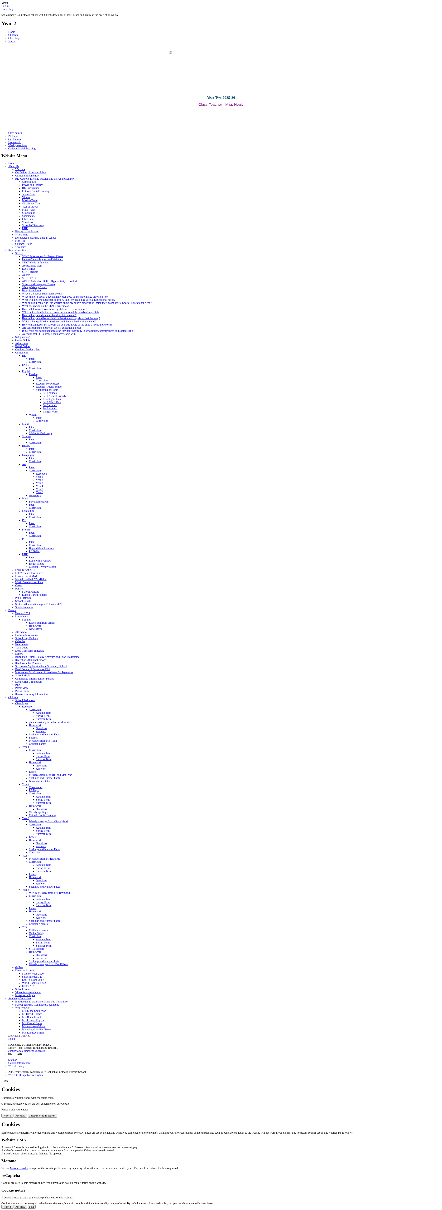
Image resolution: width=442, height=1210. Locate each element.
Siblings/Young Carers (34, 287)
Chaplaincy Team (31, 203)
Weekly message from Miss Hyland (48, 821)
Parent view (21, 687)
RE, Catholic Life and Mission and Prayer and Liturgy (44, 178)
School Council (23, 989)
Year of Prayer (30, 206)
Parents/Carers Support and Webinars (42, 259)
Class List (34, 852)
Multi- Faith (28, 209)
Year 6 (39, 492)
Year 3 (39, 482)
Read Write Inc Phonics (28, 663)
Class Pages (14, 38)
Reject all (7, 1115)
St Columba (28, 212)
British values (36, 563)
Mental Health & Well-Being (31, 579)
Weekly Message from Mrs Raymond (49, 892)
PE (23, 538)
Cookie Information (19, 1062)
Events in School (24, 970)
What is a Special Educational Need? (42, 293)
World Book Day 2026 (34, 982)
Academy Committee (19, 998)
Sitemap (12, 1059)
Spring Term (43, 715)
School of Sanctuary (33, 225)
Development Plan (39, 501)
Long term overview (40, 560)
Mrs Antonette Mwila (33, 1026)
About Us (13, 166)
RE (24, 355)
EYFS (25, 364)
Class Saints (28, 219)
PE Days (13, 136)
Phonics (33, 737)
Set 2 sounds (50, 405)
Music (25, 498)
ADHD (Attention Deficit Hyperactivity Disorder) (49, 281)
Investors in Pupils (25, 995)
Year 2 (11, 41)
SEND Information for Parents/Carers (42, 256)
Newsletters (35, 628)
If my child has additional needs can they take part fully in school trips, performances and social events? (78, 330)
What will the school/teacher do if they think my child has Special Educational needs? (68, 299)
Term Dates (21, 647)
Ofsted (18, 585)
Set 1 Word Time (52, 402)
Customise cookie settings (42, 1115)
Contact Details (23, 243)
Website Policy (16, 1066)
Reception (41, 473)
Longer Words (51, 411)
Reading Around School (49, 386)
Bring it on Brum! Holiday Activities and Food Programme (47, 656)
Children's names (38, 923)
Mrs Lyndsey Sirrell (33, 1032)
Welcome (20, 169)
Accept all (21, 1115)
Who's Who (21, 234)
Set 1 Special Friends (54, 396)
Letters (19, 653)
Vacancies (20, 246)
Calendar (20, 641)
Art (24, 464)
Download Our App (19, 1035)
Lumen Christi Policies (34, 594)
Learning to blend (52, 399)
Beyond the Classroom (41, 548)
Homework (14, 142)
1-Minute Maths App (40, 433)
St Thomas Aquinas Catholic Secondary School (41, 666)
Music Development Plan (29, 582)
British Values (22, 346)
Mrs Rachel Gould (32, 1017)
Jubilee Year (28, 194)
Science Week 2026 (33, 973)
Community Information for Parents (34, 678)
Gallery (19, 967)
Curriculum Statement (27, 175)
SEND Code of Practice (35, 262)
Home (11, 31)
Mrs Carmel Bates (32, 1023)
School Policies (30, 591)
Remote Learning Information (31, 694)
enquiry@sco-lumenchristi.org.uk (26, 1050)
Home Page (7, 9)
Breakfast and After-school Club (32, 669)
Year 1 (39, 476)
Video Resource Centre (28, 992)
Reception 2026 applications (30, 659)
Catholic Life (29, 181)
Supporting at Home (47, 389)
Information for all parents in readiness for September (44, 672)
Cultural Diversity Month (42, 566)
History (26, 445)
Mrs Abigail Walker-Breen (36, 1029)
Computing (28, 510)
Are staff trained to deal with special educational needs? (52, 327)
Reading (33, 374)
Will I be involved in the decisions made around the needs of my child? (60, 312)
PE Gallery (35, 551)
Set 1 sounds (50, 392)
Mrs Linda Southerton (34, 1010)
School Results (23, 600)
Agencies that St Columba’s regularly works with (49, 333)
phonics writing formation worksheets (49, 722)
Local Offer (28, 268)
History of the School (27, 231)
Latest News (22, 616)
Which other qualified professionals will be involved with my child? (59, 321)
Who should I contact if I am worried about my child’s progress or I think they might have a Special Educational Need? (87, 302)
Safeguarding (22, 337)
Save (31, 1207)
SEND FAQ (29, 278)
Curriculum (14, 139)
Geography (28, 455)
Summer (26, 619)
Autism (26, 274)
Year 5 (39, 489)
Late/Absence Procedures (29, 573)
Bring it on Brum (31, 290)
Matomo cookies (19, 1168)
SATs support (36, 948)
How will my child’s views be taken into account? (49, 315)
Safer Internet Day (32, 976)
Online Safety (22, 340)
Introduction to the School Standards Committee (41, 1001)
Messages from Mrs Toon (43, 740)
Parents (12, 610)
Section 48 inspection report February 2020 (38, 604)
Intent (32, 358)
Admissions (21, 343)
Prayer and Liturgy (32, 184)
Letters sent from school (42, 622)
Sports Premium (24, 607)
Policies (19, 588)
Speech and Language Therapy (39, 284)
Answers (41, 731)
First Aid (20, 240)
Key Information (17, 250)
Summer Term (43, 718)
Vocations (27, 222)
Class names (15, 132)
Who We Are (22, 1007)
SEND (19, 253)
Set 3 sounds (50, 408)
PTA (17, 684)
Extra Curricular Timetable (29, 650)
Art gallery (35, 495)
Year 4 (39, 486)
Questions (41, 728)
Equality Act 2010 (25, 569)
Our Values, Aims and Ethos (30, 172)
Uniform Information (26, 635)
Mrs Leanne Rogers (33, 1020)
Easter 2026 (28, 986)
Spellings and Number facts (44, 961)
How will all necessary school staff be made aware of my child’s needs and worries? (68, 324)
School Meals (22, 675)
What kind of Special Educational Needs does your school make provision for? (65, 296)
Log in (5, 5)
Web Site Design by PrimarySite (26, 1075)
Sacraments (28, 215)
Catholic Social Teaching (22, 148)
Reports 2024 (22, 613)
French (26, 529)
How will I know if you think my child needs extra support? (54, 309)
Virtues (26, 197)
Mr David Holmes (32, 1013)
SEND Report (30, 271)
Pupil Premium (23, 597)
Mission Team (29, 200)
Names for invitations (40, 781)
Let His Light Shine (33, 979)
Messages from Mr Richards (44, 858)
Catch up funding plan (27, 349)
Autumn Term (43, 712)
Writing (33, 414)
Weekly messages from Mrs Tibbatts (48, 964)
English (26, 371)
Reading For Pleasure (47, 383)
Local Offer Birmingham (28, 681)
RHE (25, 228)
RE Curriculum (30, 187)
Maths (25, 423)
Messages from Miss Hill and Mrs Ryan (50, 774)
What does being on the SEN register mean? (46, 305)
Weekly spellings (17, 145)
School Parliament (25, 700)
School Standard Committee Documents (37, 1004)
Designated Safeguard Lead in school (35, 237)
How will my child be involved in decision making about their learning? (61, 318)
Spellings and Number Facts (44, 734)
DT (24, 520)
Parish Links (22, 691)
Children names (37, 743)
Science (26, 436)
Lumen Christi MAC (26, 576)
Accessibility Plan (32, 265)
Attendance (21, 632)
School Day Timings (26, 638)
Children (13, 34)
